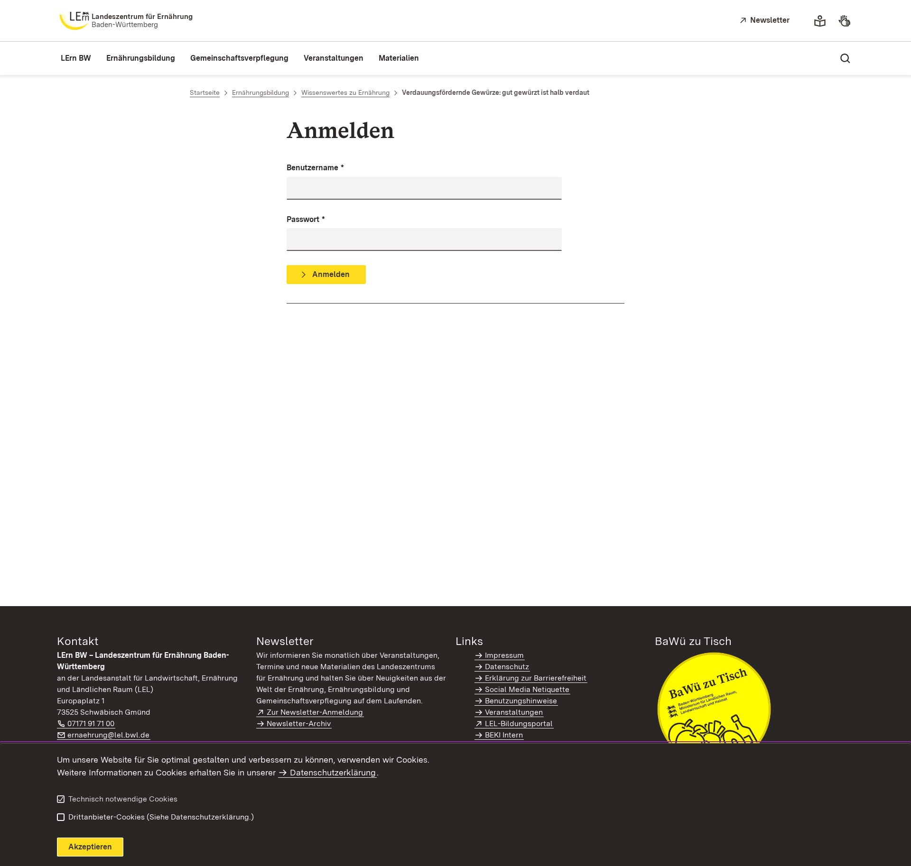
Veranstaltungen (514, 712)
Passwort (306, 219)
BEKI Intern (504, 734)
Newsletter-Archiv (299, 723)
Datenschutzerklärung (333, 772)
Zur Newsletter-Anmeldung (315, 712)
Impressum (504, 655)
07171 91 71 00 (91, 723)
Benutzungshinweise (521, 700)
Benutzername (315, 167)
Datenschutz (507, 666)
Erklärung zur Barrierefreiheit (535, 677)
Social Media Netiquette (527, 689)
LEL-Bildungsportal (519, 723)
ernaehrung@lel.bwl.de (108, 734)
